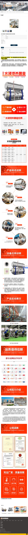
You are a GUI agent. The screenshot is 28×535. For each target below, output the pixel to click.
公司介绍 (4, 520)
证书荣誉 (13, 520)
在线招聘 (21, 520)
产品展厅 (10, 520)
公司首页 (1, 520)
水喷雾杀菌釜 (2, 524)
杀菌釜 (1, 523)
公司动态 (7, 520)
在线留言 (18, 520)
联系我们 (15, 520)
